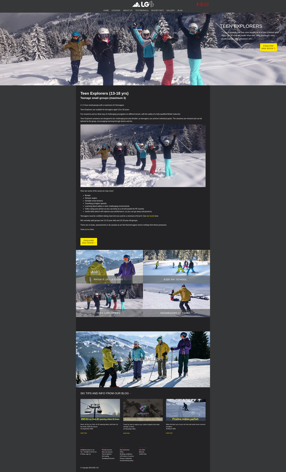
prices (87, 229)
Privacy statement (126, 458)
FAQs (122, 452)
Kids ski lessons (107, 452)
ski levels (150, 216)
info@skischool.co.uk (87, 450)
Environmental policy (126, 460)
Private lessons (107, 450)
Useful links (143, 454)
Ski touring (105, 456)
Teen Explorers (107, 454)
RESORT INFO (157, 10)
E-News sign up (85, 454)
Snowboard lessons (108, 458)
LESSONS (116, 10)
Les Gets (142, 450)
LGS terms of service (127, 456)
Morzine (141, 452)
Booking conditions (126, 454)
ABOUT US (127, 10)
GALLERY (170, 10)
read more (83, 433)
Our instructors (124, 450)
